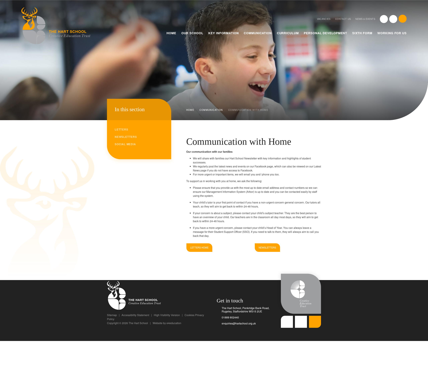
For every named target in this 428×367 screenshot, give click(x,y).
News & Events (365, 19)
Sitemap (112, 315)
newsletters (267, 247)
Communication (211, 109)
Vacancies (324, 19)
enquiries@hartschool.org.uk (239, 323)
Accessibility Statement (135, 315)
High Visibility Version (167, 315)
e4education (174, 323)
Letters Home (199, 247)
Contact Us (343, 19)
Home (190, 109)
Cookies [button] (189, 315)
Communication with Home (248, 109)
